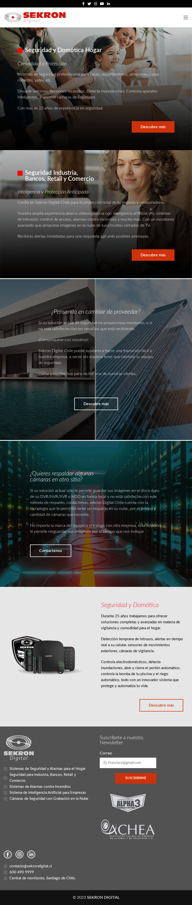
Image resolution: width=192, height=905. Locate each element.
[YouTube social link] (102, 3)
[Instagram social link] (95, 3)
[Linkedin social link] (109, 3)
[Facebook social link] (83, 3)
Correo (106, 753)
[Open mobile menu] (186, 17)
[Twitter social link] (89, 3)
